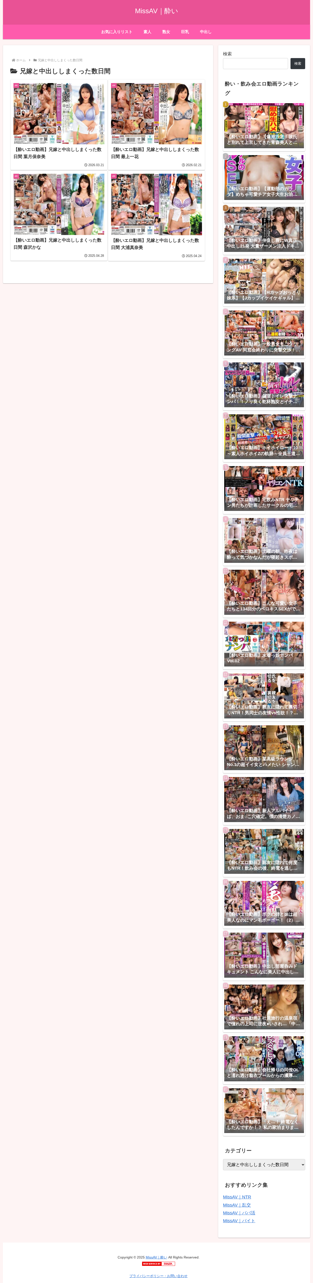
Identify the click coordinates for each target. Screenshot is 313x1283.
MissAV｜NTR (237, 1197)
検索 (227, 53)
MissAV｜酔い (156, 1257)
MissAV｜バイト (239, 1220)
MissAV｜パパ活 (239, 1212)
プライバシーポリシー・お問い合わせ (158, 1276)
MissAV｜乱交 (237, 1205)
